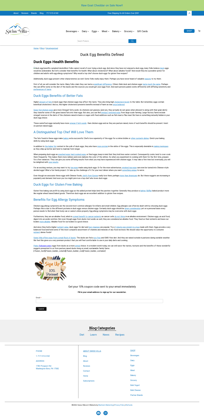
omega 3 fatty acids (78, 123)
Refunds (129, 405)
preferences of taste (42, 89)
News (106, 334)
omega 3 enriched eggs (111, 112)
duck (162, 68)
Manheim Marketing (105, 405)
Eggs (132, 365)
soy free (97, 238)
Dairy (132, 360)
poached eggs (64, 154)
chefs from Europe (90, 176)
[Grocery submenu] (133, 31)
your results (53, 162)
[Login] (189, 13)
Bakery (133, 375)
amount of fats (45, 102)
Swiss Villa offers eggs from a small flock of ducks (55, 238)
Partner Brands (136, 395)
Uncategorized (52, 48)
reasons (147, 79)
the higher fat (50, 146)
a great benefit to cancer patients (87, 216)
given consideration (133, 208)
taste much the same (151, 84)
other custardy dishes (140, 138)
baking (66, 138)
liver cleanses (94, 227)
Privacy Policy (120, 405)
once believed (119, 104)
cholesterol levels (121, 102)
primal (77, 246)
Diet (82, 334)
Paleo (36, 246)
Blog (42, 48)
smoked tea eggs (129, 167)
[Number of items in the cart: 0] (199, 31)
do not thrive (120, 216)
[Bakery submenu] (120, 31)
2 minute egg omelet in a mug (127, 227)
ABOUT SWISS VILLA (92, 351)
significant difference (103, 84)
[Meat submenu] (108, 31)
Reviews (86, 366)
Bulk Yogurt (135, 385)
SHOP (132, 350)
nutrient (37, 232)
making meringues (161, 146)
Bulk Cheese (135, 390)
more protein (102, 146)
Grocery (133, 380)
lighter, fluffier (146, 191)
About (85, 361)
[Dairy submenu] (88, 31)
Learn (93, 334)
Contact (86, 371)
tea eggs (74, 167)
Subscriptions (88, 381)
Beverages (134, 355)
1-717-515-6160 (43, 356)
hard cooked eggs (78, 154)
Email (38, 297)
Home (36, 48)
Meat (132, 370)
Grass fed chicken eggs (43, 110)
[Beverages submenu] (78, 31)
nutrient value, (63, 227)
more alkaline (45, 222)
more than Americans (128, 176)
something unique (129, 170)
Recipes (119, 334)
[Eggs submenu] (98, 31)
